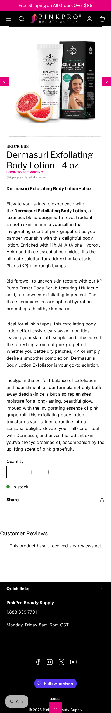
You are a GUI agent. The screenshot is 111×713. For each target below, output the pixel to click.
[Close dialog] (105, 332)
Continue (29, 389)
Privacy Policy (39, 379)
